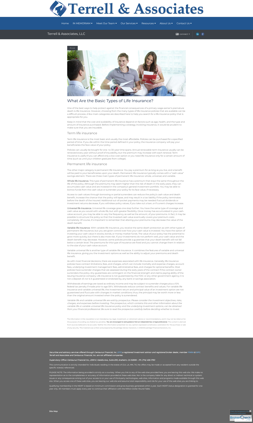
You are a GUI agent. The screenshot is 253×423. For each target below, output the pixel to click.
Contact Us (183, 23)
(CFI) (119, 352)
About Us (165, 23)
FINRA (191, 352)
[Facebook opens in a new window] (202, 35)
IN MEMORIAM (81, 23)
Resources (148, 23)
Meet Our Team (105, 23)
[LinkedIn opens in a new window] (197, 35)
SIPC (198, 352)
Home (65, 23)
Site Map (53, 411)
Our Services (128, 23)
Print (72, 48)
